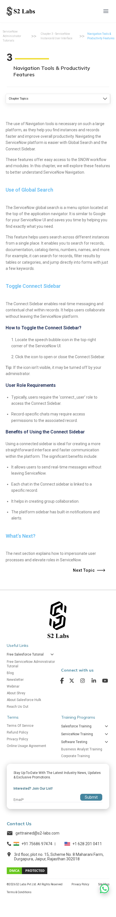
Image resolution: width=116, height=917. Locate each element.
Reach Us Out (17, 707)
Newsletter (15, 680)
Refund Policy (17, 732)
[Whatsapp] (104, 888)
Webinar (13, 686)
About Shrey (16, 693)
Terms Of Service (20, 726)
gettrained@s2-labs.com (37, 833)
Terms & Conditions (19, 892)
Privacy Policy (17, 739)
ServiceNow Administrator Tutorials (12, 36)
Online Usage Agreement (26, 746)
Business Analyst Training (81, 749)
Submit (91, 797)
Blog (10, 673)
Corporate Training (75, 756)
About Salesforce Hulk (24, 700)
